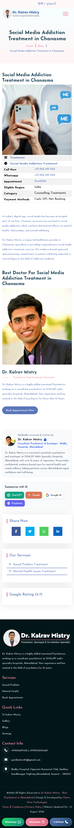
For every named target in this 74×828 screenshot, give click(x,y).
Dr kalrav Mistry (11, 714)
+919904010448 (39, 750)
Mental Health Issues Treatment (34, 571)
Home (29, 46)
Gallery (6, 721)
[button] (65, 13)
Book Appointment (12, 697)
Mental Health (10, 691)
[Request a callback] (61, 822)
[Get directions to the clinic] (37, 822)
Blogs (41, 46)
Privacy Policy (34, 807)
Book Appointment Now (20, 410)
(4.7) (38, 594)
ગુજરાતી (51, 4)
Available (40, 181)
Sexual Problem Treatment (30, 564)
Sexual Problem (10, 685)
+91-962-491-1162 (44, 169)
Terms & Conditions (13, 807)
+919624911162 (19, 750)
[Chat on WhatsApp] (13, 822)
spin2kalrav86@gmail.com (25, 760)
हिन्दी (41, 4)
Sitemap (6, 733)
